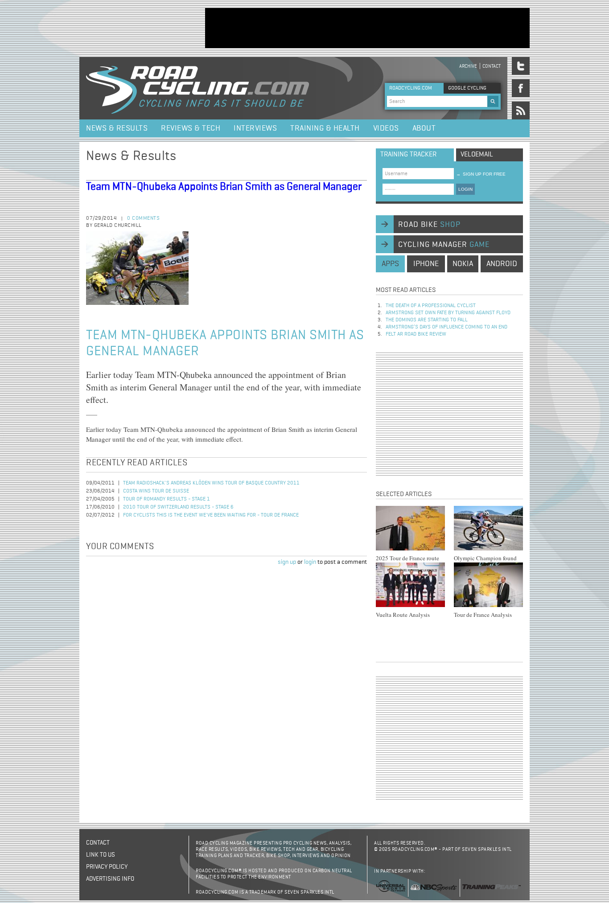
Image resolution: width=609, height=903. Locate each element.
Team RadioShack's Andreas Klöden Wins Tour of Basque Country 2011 (211, 483)
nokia (463, 264)
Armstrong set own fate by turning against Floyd (448, 313)
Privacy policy (107, 867)
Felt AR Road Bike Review (416, 334)
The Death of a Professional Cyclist (431, 305)
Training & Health (325, 128)
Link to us (100, 855)
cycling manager (444, 245)
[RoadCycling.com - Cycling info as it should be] (197, 88)
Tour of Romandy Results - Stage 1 (166, 499)
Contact (491, 66)
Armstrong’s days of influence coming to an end (446, 327)
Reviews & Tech (190, 128)
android (501, 264)
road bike (429, 225)
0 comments (143, 218)
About (424, 128)
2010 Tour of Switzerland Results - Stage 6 (178, 507)
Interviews (255, 128)
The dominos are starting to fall (427, 320)
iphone (426, 264)
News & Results (117, 128)
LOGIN (465, 189)
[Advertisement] (367, 28)
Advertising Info (110, 879)
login (310, 562)
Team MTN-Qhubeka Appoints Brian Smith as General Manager (224, 186)
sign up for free (481, 174)
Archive (468, 66)
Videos (386, 128)
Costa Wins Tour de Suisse (156, 491)
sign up (287, 562)
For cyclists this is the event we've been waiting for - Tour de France (211, 515)
